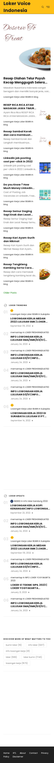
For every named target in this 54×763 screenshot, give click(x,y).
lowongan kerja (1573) (17, 663)
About (23, 753)
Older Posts (10, 292)
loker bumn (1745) (33, 657)
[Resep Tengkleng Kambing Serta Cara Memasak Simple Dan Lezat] (45, 274)
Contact (33, 753)
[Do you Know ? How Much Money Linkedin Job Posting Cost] (45, 194)
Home (6, 753)
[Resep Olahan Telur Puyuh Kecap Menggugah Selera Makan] (27, 44)
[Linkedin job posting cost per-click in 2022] (45, 167)
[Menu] (42, 7)
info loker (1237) (36, 645)
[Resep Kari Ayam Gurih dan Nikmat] (45, 247)
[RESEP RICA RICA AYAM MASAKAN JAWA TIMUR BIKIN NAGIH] (45, 114)
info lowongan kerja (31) (18, 651)
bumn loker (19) (14, 645)
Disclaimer (18, 756)
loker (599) (11, 657)
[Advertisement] (27, 458)
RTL (14, 753)
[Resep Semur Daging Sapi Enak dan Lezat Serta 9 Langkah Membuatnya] (45, 221)
